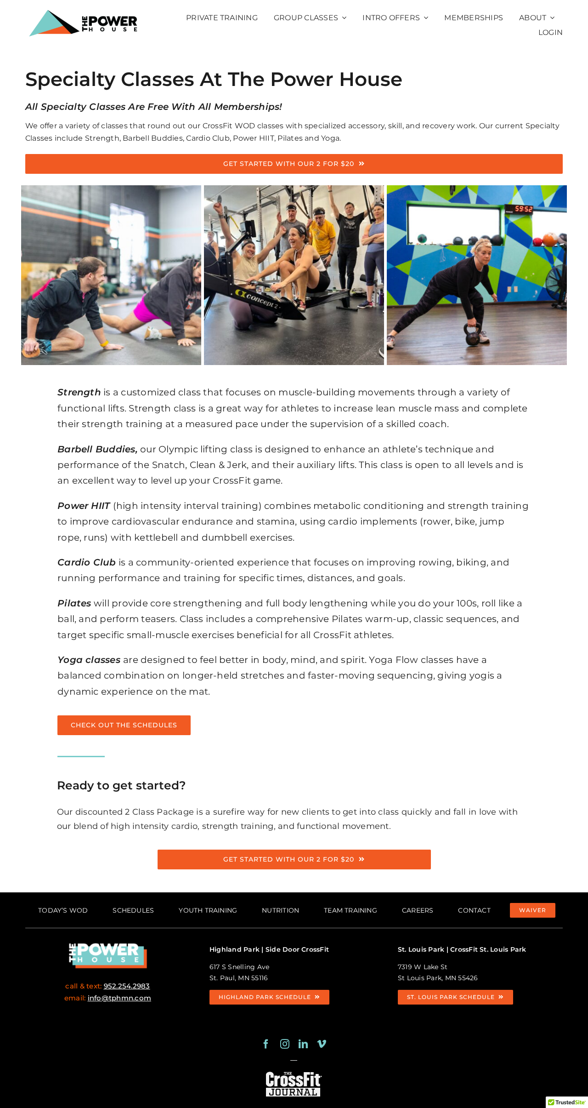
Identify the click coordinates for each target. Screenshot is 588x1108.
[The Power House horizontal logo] (84, 8)
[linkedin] (303, 1044)
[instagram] (284, 1044)
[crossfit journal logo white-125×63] (293, 1073)
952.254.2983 (127, 986)
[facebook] (266, 1044)
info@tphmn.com (119, 998)
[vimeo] (321, 1044)
